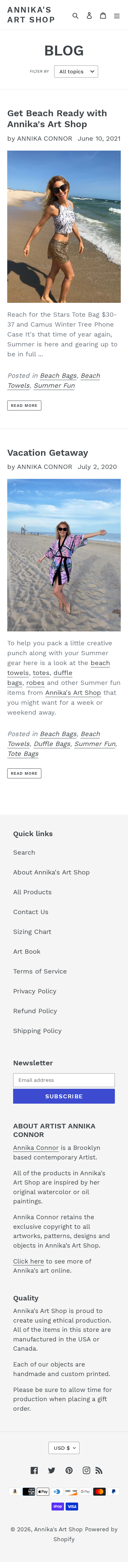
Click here (28, 1261)
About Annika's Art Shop (51, 872)
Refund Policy (35, 1011)
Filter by (39, 71)
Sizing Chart (32, 932)
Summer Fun (54, 385)
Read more (24, 405)
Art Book (26, 951)
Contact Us (31, 912)
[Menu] (117, 15)
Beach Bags (58, 375)
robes (35, 683)
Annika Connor (36, 1148)
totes (41, 673)
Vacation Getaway (47, 452)
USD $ (62, 1448)
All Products (32, 892)
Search (24, 852)
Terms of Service (40, 971)
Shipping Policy (37, 1031)
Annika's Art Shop (31, 14)
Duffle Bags (51, 744)
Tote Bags (22, 754)
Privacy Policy (34, 991)
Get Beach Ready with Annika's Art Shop (57, 119)
